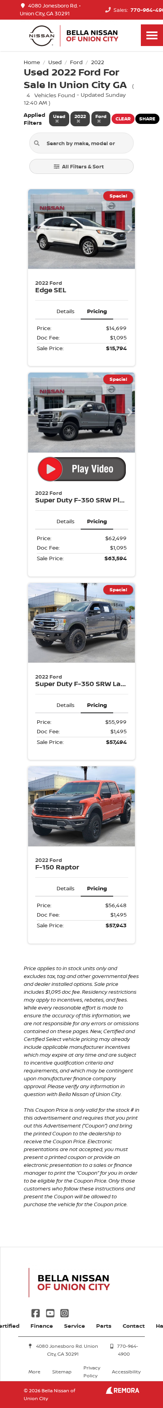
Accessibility (126, 1371)
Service (74, 1325)
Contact (134, 1325)
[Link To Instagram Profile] (64, 1312)
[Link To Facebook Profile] (36, 1312)
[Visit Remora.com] (122, 1391)
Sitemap (62, 1371)
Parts (104, 1325)
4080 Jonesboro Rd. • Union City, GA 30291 (50, 9)
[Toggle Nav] (152, 35)
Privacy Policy (91, 1371)
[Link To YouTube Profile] (51, 1312)
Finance (41, 1325)
